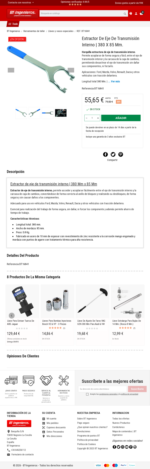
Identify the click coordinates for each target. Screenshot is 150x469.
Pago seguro (83, 422)
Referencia (88, 88)
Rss (122, 447)
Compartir (105, 154)
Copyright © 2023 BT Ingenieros (92, 448)
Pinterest (121, 154)
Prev (11, 70)
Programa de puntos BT (88, 435)
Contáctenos (118, 427)
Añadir (120, 118)
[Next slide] (138, 316)
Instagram (135, 447)
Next (71, 70)
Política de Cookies (86, 444)
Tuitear (113, 154)
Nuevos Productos (121, 422)
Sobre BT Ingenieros (87, 418)
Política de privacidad (87, 439)
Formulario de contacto (20, 454)
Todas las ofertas (120, 418)
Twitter (118, 447)
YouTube (126, 447)
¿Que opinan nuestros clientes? (92, 427)
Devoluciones (83, 431)
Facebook (114, 447)
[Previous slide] (12, 316)
